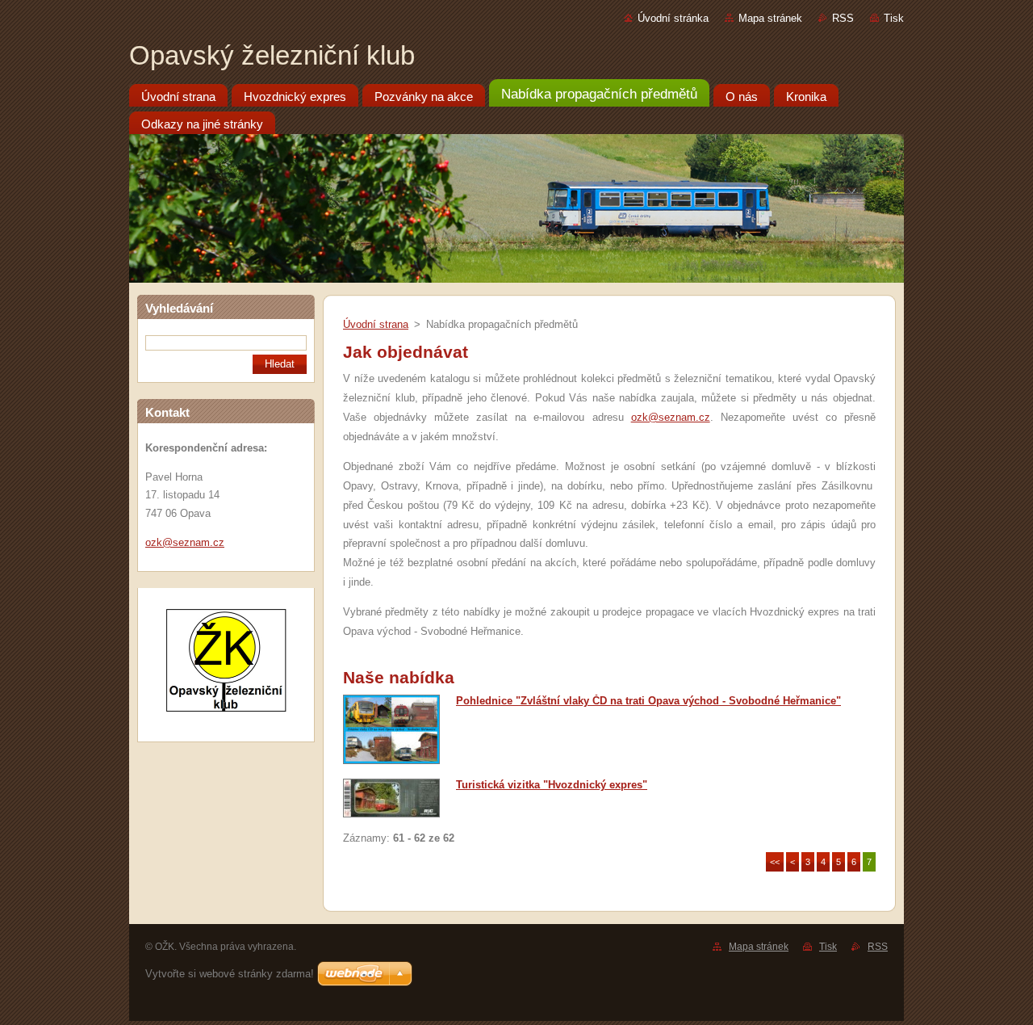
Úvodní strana (375, 324)
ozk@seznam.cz (670, 417)
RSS (843, 18)
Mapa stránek (770, 18)
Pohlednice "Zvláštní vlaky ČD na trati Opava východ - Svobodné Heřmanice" (648, 701)
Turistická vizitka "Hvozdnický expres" (551, 785)
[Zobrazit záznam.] (391, 760)
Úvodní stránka (673, 18)
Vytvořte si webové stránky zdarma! (229, 974)
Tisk (894, 18)
